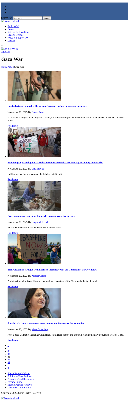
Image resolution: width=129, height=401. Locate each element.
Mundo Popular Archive (20, 384)
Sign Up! (5, 51)
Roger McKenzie (40, 222)
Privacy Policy (15, 382)
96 (9, 368)
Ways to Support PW (18, 37)
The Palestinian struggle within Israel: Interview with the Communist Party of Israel (52, 269)
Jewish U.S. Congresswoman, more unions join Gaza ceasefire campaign (46, 323)
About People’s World (19, 373)
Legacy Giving (15, 34)
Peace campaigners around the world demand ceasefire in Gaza (41, 216)
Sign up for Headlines (18, 32)
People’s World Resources (21, 379)
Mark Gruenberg (40, 329)
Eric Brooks (38, 168)
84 (9, 354)
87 (9, 362)
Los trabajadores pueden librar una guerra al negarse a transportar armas (47, 106)
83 (9, 351)
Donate (11, 40)
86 (9, 359)
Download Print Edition (19, 387)
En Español (13, 26)
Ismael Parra (38, 112)
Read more (13, 125)
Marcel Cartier (39, 275)
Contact (11, 29)
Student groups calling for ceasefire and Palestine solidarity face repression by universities (55, 162)
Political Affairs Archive (19, 376)
